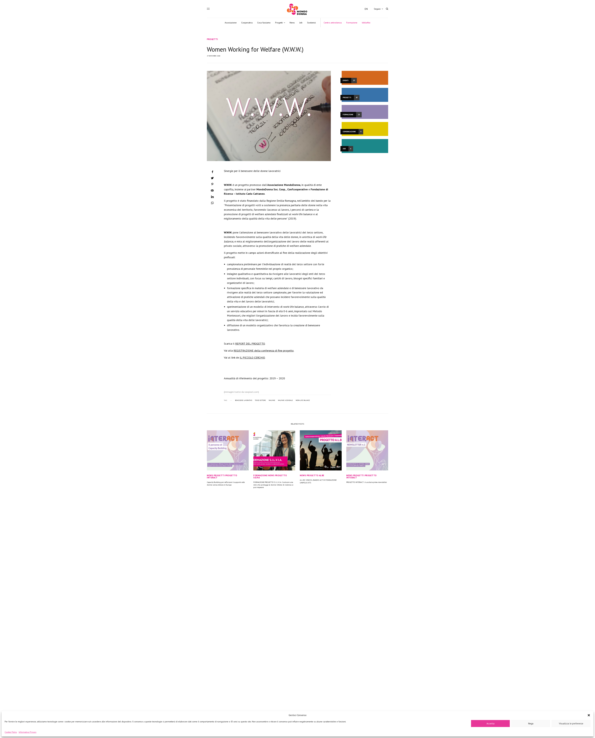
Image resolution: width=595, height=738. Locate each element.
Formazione (260, 475)
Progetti (212, 39)
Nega (530, 723)
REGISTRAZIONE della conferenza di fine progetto (264, 350)
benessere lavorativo (243, 400)
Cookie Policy (11, 732)
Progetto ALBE (315, 475)
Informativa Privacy (27, 732)
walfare (272, 400)
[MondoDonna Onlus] (297, 9)
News (210, 475)
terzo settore (260, 400)
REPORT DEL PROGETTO (250, 343)
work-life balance (303, 400)
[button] (588, 715)
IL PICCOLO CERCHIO (252, 357)
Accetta (490, 723)
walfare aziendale (285, 400)
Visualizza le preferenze (571, 723)
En (366, 8)
